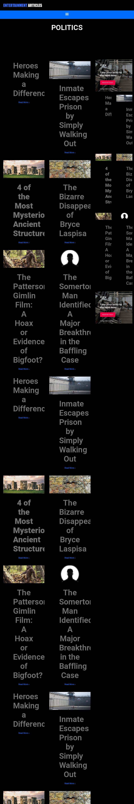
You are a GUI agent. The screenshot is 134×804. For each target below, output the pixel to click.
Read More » (23, 102)
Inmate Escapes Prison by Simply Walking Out (74, 116)
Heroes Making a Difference (31, 79)
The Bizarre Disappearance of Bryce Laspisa (85, 210)
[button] (67, 14)
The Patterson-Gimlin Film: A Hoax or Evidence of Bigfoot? (32, 319)
